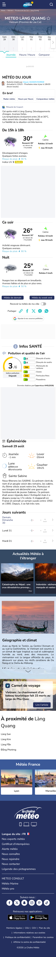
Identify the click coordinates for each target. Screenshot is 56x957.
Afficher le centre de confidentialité (29, 942)
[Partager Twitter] (34, 311)
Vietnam (10, 11)
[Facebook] (9, 903)
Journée (11, 54)
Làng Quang (34, 11)
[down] (28, 672)
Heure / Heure (27, 54)
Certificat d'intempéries (16, 844)
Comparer (44, 54)
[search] (51, 4)
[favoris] (48, 18)
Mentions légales (14, 928)
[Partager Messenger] (40, 311)
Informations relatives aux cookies (29, 932)
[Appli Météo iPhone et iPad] (17, 917)
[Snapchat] (24, 903)
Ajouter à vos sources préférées (30, 318)
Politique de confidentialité (17, 937)
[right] (53, 42)
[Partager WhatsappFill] (46, 311)
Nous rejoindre (10, 859)
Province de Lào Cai (21, 11)
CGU (27, 928)
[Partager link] (21, 311)
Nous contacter (11, 864)
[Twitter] (17, 903)
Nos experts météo (13, 839)
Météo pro (8, 888)
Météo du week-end (42, 297)
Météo (3, 11)
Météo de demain (12, 297)
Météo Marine (10, 883)
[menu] (4, 4)
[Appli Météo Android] (39, 917)
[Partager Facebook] (27, 311)
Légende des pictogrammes (19, 869)
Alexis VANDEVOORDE (33, 82)
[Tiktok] (47, 903)
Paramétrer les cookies (43, 937)
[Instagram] (32, 903)
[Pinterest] (39, 903)
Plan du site (44, 928)
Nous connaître (11, 854)
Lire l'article (42, 704)
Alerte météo (10, 849)
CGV (34, 928)
